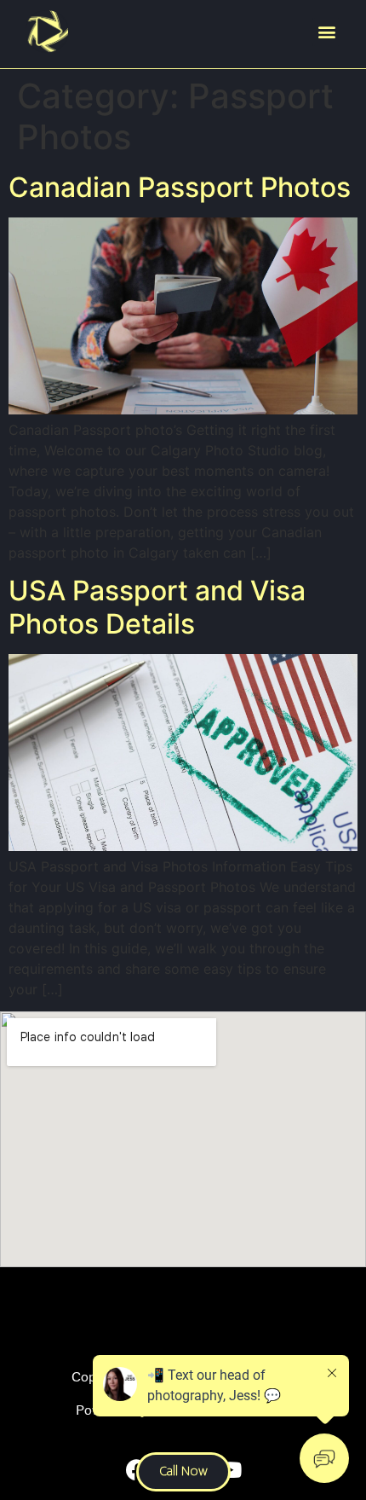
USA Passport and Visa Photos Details (157, 607)
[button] (326, 32)
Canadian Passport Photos (180, 187)
